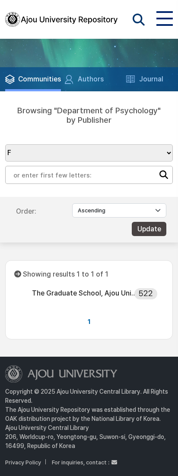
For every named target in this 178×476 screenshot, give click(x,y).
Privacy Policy (23, 462)
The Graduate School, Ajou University (86, 293)
